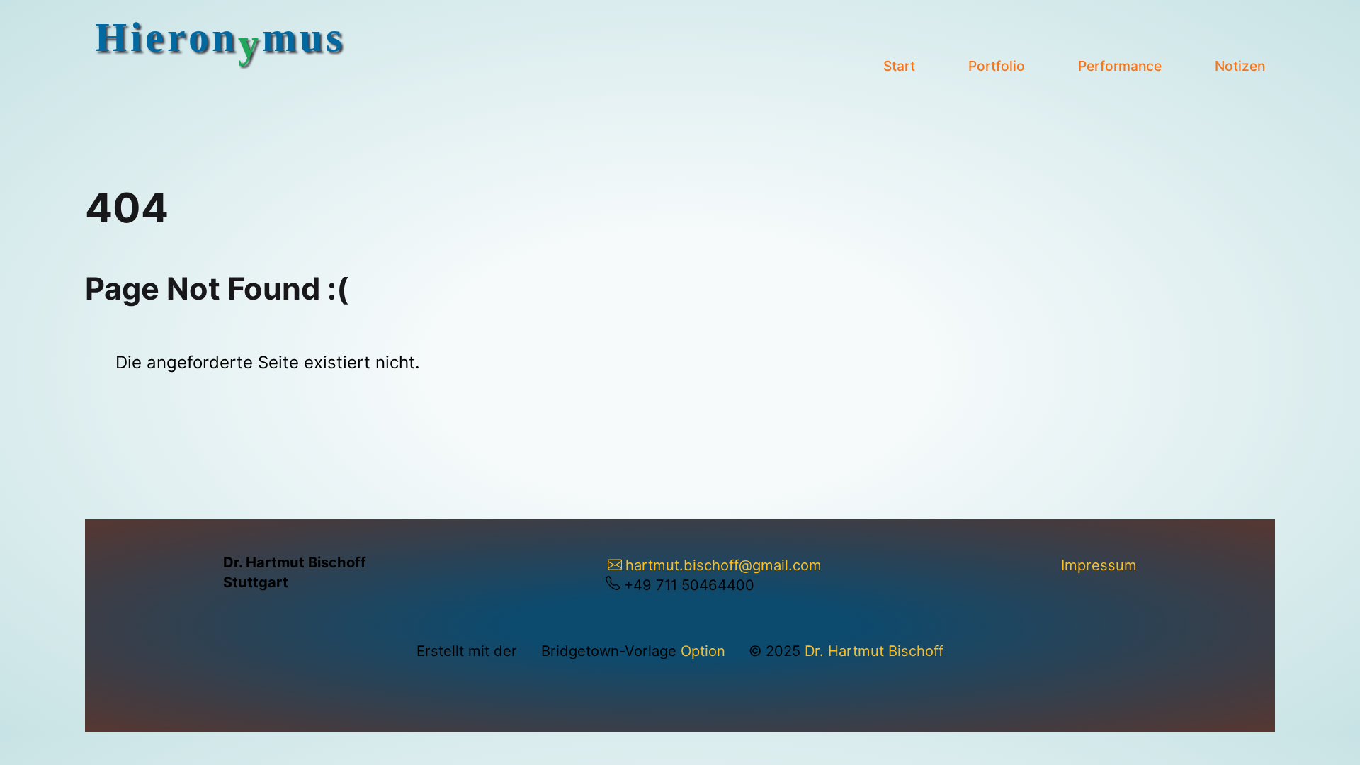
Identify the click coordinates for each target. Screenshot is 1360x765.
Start (899, 65)
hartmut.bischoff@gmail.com (723, 565)
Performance (1120, 65)
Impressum (1099, 565)
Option (703, 650)
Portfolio (996, 65)
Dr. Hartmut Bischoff (874, 650)
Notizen (1240, 65)
